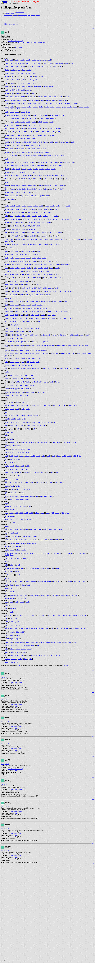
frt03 (17, 350)
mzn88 (23, 149)
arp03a (7, 350)
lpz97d (40, 274)
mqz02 (65, 335)
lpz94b (79, 239)
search (15, 15)
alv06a (7, 388)
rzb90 (60, 179)
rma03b (34, 342)
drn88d (23, 142)
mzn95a (24, 254)
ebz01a (12, 328)
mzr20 (7, 598)
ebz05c (7, 378)
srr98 (69, 291)
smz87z (40, 135)
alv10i (58, 456)
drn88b (7, 145)
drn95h (19, 254)
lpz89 (29, 162)
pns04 (39, 368)
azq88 (12, 142)
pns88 (27, 145)
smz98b (50, 288)
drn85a (18, 107)
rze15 (55, 529)
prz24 (27, 655)
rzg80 (66, 63)
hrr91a (24, 185)
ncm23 (59, 642)
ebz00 (12, 315)
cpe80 (6, 63)
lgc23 (28, 645)
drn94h (12, 232)
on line (66, 665)
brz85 (6, 107)
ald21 (6, 608)
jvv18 (6, 571)
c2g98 (24, 288)
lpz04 (37, 362)
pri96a (51, 264)
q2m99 (43, 301)
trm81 (60, 66)
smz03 (81, 345)
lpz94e (29, 236)
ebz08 (29, 429)
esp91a (19, 189)
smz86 (28, 125)
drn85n (19, 100)
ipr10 (27, 466)
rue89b (36, 152)
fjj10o (79, 456)
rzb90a (66, 179)
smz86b (57, 115)
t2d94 (33, 229)
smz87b (52, 132)
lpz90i (18, 169)
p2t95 (30, 254)
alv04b (17, 368)
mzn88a (23, 138)
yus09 (74, 442)
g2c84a (28, 93)
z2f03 (11, 355)
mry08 (13, 422)
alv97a (7, 278)
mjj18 (21, 568)
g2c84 (34, 97)
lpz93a (23, 222)
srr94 (28, 229)
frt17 (84, 553)
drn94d (29, 239)
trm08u (17, 425)
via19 (59, 581)
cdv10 (64, 456)
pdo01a (16, 325)
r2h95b (52, 244)
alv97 (6, 281)
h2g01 (33, 318)
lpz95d (46, 244)
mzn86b (41, 118)
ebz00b (28, 311)
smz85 (23, 112)
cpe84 (6, 97)
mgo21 (22, 615)
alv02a (17, 335)
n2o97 (46, 274)
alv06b (7, 402)
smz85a (86, 107)
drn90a (7, 179)
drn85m (13, 100)
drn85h (58, 107)
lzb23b (18, 649)
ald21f (12, 618)
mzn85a (69, 107)
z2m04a (61, 368)
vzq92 (55, 209)
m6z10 (33, 456)
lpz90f (24, 172)
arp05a (12, 382)
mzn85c (54, 100)
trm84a (46, 86)
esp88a (46, 142)
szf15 (17, 533)
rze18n (12, 575)
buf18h (17, 571)
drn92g (30, 206)
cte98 (27, 291)
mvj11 (23, 469)
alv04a (12, 368)
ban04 (28, 368)
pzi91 (47, 196)
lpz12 (6, 493)
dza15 (17, 529)
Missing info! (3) (5, 677)
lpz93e (28, 216)
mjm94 (18, 229)
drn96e (13, 264)
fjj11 (16, 472)
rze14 (16, 513)
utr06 (6, 399)
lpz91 (31, 196)
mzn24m (13, 659)
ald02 (6, 335)
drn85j (24, 103)
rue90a (36, 169)
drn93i (56, 216)
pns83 (23, 83)
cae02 (26, 335)
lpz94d (90, 239)
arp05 (6, 385)
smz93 (79, 219)
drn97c (12, 274)
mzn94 (7, 241)
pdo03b (45, 342)
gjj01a (12, 321)
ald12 (11, 479)
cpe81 (6, 66)
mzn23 (53, 642)
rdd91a (46, 189)
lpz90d (46, 175)
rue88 (33, 149)
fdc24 (52, 655)
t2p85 (28, 112)
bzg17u (19, 558)
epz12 (37, 482)
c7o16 (7, 540)
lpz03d (44, 345)
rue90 (55, 179)
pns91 (37, 196)
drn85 (12, 112)
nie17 (27, 553)
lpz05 (22, 378)
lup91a (40, 189)
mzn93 (33, 222)
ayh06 (12, 402)
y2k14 (7, 509)
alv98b (17, 291)
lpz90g (30, 172)
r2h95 (39, 258)
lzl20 (11, 595)
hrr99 (21, 301)
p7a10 (7, 466)
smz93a (45, 216)
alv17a (64, 553)
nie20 (21, 595)
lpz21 (11, 615)
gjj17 (6, 561)
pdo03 (38, 350)
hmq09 (43, 442)
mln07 (7, 412)
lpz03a (27, 350)
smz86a (52, 118)
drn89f (39, 155)
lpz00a (32, 315)
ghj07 (60, 405)
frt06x (22, 392)
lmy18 (7, 568)
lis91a (29, 189)
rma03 (68, 353)
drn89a (7, 162)
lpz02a (37, 335)
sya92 (50, 209)
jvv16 (26, 540)
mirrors (38, 15)
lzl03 (53, 345)
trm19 (12, 588)
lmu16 (29, 543)
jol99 (6, 298)
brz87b (7, 132)
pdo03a (75, 345)
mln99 (12, 305)
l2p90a (19, 172)
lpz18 (12, 568)
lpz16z (13, 546)
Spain (44, 42)
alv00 (11, 311)
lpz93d (58, 219)
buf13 (29, 506)
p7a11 (17, 476)
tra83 (33, 83)
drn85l (35, 103)
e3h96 (24, 264)
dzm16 (18, 543)
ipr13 (6, 496)
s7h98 (45, 288)
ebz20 (27, 602)
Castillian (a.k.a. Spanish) (15, 41)
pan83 (35, 80)
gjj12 (46, 482)
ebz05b (33, 382)
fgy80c (39, 63)
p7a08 (11, 425)
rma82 (28, 73)
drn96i (24, 261)
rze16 (51, 540)
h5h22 (83, 628)
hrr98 (38, 291)
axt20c (7, 605)
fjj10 (74, 456)
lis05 (21, 375)
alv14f (31, 513)
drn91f (7, 185)
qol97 (56, 274)
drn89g (7, 152)
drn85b (24, 107)
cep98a (34, 288)
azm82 (7, 73)
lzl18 (16, 568)
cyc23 (12, 639)
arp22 (52, 628)
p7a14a (12, 519)
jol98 (32, 295)
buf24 (18, 662)
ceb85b (7, 103)
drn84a (17, 97)
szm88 (73, 142)
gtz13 (46, 496)
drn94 (60, 232)
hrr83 (36, 76)
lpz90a (33, 179)
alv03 (6, 345)
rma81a (50, 66)
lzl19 (6, 585)
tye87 (58, 132)
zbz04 (73, 368)
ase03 (16, 353)
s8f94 (12, 241)
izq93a (18, 222)
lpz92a (17, 209)
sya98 (56, 288)
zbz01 (44, 328)
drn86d (23, 118)
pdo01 (40, 321)
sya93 (44, 222)
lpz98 (36, 295)
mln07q (7, 419)
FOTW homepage (8, 15)
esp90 (18, 179)
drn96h (18, 261)
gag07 (54, 405)
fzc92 (6, 202)
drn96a (17, 268)
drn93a (17, 226)
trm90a (47, 169)
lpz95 (11, 258)
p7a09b (12, 446)
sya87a (46, 135)
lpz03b (32, 345)
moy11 (37, 472)
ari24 (47, 655)
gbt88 (51, 142)
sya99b (60, 301)
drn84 (12, 97)
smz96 (47, 271)
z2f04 (49, 368)
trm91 (56, 189)
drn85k (29, 103)
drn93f (29, 219)
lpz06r (28, 392)
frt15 (31, 529)
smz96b (57, 264)
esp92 (23, 212)
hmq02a (18, 331)
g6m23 (17, 642)
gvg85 (64, 107)
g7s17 (89, 553)
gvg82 (17, 73)
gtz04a (18, 365)
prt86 (11, 122)
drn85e (41, 107)
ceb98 (12, 295)
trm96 (67, 264)
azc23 (12, 645)
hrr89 (16, 165)
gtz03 (21, 350)
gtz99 (6, 305)
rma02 (71, 335)
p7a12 (7, 479)
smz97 (28, 284)
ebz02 (6, 331)
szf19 (54, 581)
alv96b (7, 261)
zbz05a (57, 382)
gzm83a (29, 80)
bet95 (6, 251)
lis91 (27, 196)
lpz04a (34, 358)
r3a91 (52, 185)
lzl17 (16, 553)
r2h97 (27, 281)
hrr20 (76, 595)
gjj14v (67, 513)
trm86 (51, 122)
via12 (12, 489)
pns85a (57, 103)
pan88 (56, 142)
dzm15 (13, 523)
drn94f (41, 239)
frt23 (11, 642)
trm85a (18, 108)
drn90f (30, 175)
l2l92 (28, 212)
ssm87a (52, 128)
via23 (74, 642)
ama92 (7, 206)
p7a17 (7, 550)
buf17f (13, 558)
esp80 (17, 63)
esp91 (18, 192)
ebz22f (22, 632)
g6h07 (49, 405)
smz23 (29, 649)
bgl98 (18, 288)
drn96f (18, 264)
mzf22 (17, 628)
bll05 (11, 375)
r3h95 (33, 251)
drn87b (13, 132)
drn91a (7, 192)
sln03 (78, 353)
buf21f (12, 608)
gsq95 (6, 258)
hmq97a (29, 274)
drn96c (29, 268)
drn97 (6, 284)
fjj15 (26, 529)
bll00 (11, 308)
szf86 (62, 115)
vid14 (21, 513)
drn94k (7, 229)
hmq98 (27, 295)
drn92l (18, 212)
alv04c (23, 368)
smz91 (51, 189)
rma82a (29, 70)
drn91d (13, 189)
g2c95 (22, 251)
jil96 (22, 271)
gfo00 (21, 315)
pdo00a (39, 308)
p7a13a (12, 506)
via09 (18, 446)
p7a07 (7, 409)
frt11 (20, 472)
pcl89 (33, 165)
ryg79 (39, 60)
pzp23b (23, 649)
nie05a (26, 375)
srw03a (84, 353)
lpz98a (44, 291)
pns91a (46, 185)
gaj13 (22, 499)
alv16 (6, 543)
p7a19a (17, 585)
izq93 (12, 222)
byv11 (12, 469)
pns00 (49, 311)
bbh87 (7, 128)
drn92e (18, 206)
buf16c (12, 543)
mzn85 (17, 112)
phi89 (50, 162)
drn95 (12, 248)
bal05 (17, 382)
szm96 (55, 261)
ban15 (7, 526)
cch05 (22, 382)
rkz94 (39, 232)
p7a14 (7, 519)
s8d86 (51, 115)
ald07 (18, 415)
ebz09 (22, 442)
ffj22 (67, 628)
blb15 (6, 529)
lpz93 (33, 226)
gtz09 (12, 449)
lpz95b (28, 251)
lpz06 (17, 402)
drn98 (39, 288)
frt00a (33, 311)
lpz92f (12, 202)
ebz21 (75, 615)
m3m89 (27, 165)
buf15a (7, 523)
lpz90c (45, 179)
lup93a (64, 219)
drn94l (13, 229)
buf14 (12, 509)
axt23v (7, 645)
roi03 (73, 353)
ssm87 (46, 128)
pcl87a (18, 135)
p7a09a (23, 449)
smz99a (39, 305)
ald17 (6, 565)
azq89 (6, 159)
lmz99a (32, 301)
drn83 (12, 80)
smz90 (41, 172)
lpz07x (7, 405)
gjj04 (27, 362)
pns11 (42, 472)
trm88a (38, 145)
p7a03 (32, 350)
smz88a (34, 138)
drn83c (13, 76)
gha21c (17, 608)
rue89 (61, 162)
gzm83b (30, 76)
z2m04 (55, 368)
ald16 (6, 536)
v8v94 (49, 232)
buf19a (23, 585)
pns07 (18, 405)
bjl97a (28, 278)
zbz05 (51, 382)
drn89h (13, 152)
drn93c (12, 219)
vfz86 (38, 125)
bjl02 (21, 335)
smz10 (12, 466)
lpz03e (23, 342)
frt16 (22, 540)
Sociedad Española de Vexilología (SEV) (30, 42)
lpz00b (44, 311)
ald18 (11, 571)
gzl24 (30, 659)
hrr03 (47, 353)
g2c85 (42, 100)
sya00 (48, 315)
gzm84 (30, 86)
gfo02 (11, 338)
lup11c (31, 472)
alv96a (12, 268)
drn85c (29, 107)
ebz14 (47, 513)
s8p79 (49, 60)
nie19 (39, 581)
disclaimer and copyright (24, 15)
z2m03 (7, 347)
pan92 (38, 212)
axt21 (11, 612)
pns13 (22, 496)
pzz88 (28, 149)
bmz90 (7, 175)
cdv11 (6, 472)
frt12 (42, 482)
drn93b (7, 222)
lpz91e (41, 185)
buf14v (37, 513)
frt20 (72, 595)
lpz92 (33, 212)
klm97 (35, 274)
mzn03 (64, 345)
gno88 (12, 145)
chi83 (6, 83)
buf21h (11, 622)
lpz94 (68, 239)
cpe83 (6, 80)
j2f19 (6, 581)
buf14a (29, 519)
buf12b (17, 479)
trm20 (47, 595)
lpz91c (30, 185)
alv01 (6, 325)
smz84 (67, 97)
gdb (18, 665)
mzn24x (13, 662)
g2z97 (50, 278)
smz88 (39, 149)
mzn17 (22, 553)
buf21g (17, 618)
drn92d (12, 206)
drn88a (12, 149)
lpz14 (11, 513)
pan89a (24, 152)
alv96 (6, 268)
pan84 (51, 97)
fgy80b (33, 63)
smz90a (41, 169)
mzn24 (22, 655)
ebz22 (63, 628)
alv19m (69, 581)
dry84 (12, 93)
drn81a (17, 66)
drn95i (30, 244)
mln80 (44, 63)
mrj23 (42, 642)
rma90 (50, 179)
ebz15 (22, 529)
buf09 (27, 452)
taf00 (53, 315)
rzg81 (55, 66)
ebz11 (12, 472)
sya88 (33, 145)
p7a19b (7, 588)
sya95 (44, 258)
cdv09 (17, 442)
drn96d (7, 264)
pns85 (75, 107)
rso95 (38, 251)
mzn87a (36, 132)
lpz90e (51, 175)
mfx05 (26, 385)
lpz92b (23, 209)
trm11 (28, 469)
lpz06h (23, 388)
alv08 (33, 425)
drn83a (17, 80)
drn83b (7, 76)
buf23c (18, 645)
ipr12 (6, 482)
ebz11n (17, 469)
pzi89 (38, 165)
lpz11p (26, 472)
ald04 (6, 362)
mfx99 (11, 298)
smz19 (49, 581)
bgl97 (22, 278)
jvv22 (6, 632)
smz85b (75, 103)
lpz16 (36, 540)
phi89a (30, 152)
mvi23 (48, 642)
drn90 (6, 182)
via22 (38, 628)
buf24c (20, 659)
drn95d (7, 244)
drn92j (13, 212)
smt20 (31, 595)
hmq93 (41, 219)
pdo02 (7, 342)
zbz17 (59, 553)
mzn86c (35, 115)
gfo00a (28, 308)
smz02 (82, 335)
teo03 (89, 353)
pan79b (28, 60)
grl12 (51, 482)
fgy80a (27, 63)
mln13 (7, 506)
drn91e (7, 196)
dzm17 (24, 550)
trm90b (53, 169)
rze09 (28, 449)
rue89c (41, 152)
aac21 (54, 615)
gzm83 (18, 83)
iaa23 (32, 642)
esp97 (11, 284)
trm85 (12, 108)
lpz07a (7, 415)
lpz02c (24, 331)
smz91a (62, 185)
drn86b (28, 122)
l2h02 (16, 338)
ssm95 (57, 244)
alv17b (70, 553)
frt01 (11, 325)
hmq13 (51, 496)
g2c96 (34, 268)
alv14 (26, 513)
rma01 (17, 321)
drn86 (6, 125)
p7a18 (7, 575)
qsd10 (43, 456)
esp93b (35, 219)
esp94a (57, 239)
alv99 (6, 301)
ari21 (70, 615)
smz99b (54, 301)
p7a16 (34, 536)
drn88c (18, 142)
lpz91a (24, 192)
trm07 (18, 419)
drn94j (17, 232)
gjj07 (64, 405)
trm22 (33, 628)
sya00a (60, 311)
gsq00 (39, 311)
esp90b (13, 172)
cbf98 (29, 288)
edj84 (17, 93)
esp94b (23, 236)
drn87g (29, 128)
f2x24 (24, 652)
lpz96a (32, 271)
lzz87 (34, 128)
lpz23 (37, 642)
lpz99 (37, 301)
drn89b (13, 162)
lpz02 (21, 338)
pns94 (51, 236)
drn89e (33, 155)
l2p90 (23, 179)
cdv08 (39, 422)
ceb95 (11, 251)
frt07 (44, 405)
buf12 (32, 482)
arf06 (6, 392)
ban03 (22, 353)
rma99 (28, 305)
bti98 (22, 291)
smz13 (24, 506)
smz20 (12, 598)
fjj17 (80, 553)
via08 (22, 425)
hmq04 (32, 362)
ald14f (12, 516)
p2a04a (24, 365)
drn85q (37, 100)
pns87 (23, 135)
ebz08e (44, 422)
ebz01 (6, 328)
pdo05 (32, 385)
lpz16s (41, 540)
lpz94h (23, 232)
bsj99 (16, 301)
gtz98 (21, 295)
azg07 (33, 405)
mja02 (48, 335)
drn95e (13, 244)
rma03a (43, 350)
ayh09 (7, 452)
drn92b (7, 212)
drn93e (24, 219)
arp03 (6, 353)
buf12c (17, 486)
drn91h (18, 185)
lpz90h (13, 169)
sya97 (32, 281)
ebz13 (32, 496)
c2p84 (7, 90)
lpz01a (43, 318)
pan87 (42, 132)
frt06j (12, 388)
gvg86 (24, 115)
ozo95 (34, 258)
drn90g (7, 172)
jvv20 (6, 602)
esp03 (22, 345)
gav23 (22, 642)
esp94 (52, 239)
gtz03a (17, 342)
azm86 (17, 122)
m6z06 (33, 392)
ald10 (17, 466)
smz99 (34, 305)
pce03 (69, 345)
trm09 (68, 442)
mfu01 (49, 318)
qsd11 (47, 472)
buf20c (12, 592)
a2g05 (7, 372)
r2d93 (74, 219)
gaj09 (37, 442)
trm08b (24, 429)
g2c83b (19, 76)
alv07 (23, 405)
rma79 (34, 60)
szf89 (72, 162)
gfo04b (17, 358)
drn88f (35, 142)
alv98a (12, 291)
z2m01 (70, 318)
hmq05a (45, 382)
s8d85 (69, 103)
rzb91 (57, 185)
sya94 (56, 236)
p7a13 (11, 499)
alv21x (65, 615)
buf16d (7, 546)
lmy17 (7, 553)
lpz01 (38, 318)
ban (16, 684)
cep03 (12, 350)
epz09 (28, 442)
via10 (48, 456)
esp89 (18, 162)
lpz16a (23, 536)
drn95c (17, 251)
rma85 (81, 107)
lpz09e (7, 446)
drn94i (46, 239)
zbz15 (61, 529)
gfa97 (23, 274)
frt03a (12, 342)
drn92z (13, 199)
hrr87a (12, 135)
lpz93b (47, 219)
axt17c (12, 550)
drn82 (12, 73)
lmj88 (17, 138)
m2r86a (35, 118)
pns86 (47, 118)
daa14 (42, 513)
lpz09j (58, 442)
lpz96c (40, 264)
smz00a (43, 315)
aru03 (11, 353)
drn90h (7, 169)
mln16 (34, 543)
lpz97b (22, 281)
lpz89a (34, 162)
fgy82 (18, 70)
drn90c (13, 175)
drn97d (18, 274)
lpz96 (26, 271)
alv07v (28, 405)
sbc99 (48, 301)
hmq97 (17, 284)
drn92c (7, 209)
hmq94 (63, 239)
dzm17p (25, 558)
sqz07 (17, 409)
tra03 (6, 355)
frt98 (16, 295)
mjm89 (45, 162)
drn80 (12, 63)
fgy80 (22, 63)
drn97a (33, 278)
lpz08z (7, 432)
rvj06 (26, 395)
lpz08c (7, 429)
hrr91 (17, 196)
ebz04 (17, 362)
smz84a (28, 90)
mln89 (18, 152)
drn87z (24, 132)
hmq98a (33, 291)
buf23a (12, 649)
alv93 (6, 226)
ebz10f (69, 456)
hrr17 (11, 555)
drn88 (6, 149)
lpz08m (7, 422)
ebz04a (7, 358)
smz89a (66, 162)
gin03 (37, 353)
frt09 (32, 442)
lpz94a (74, 239)
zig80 (71, 63)
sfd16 (56, 540)
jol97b (38, 284)
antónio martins (20, 12)
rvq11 (52, 472)
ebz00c (22, 308)
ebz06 (17, 392)
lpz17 (12, 553)
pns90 (56, 175)
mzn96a (40, 268)
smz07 (12, 409)
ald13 (27, 496)
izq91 (22, 196)
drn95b (13, 254)
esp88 (40, 142)
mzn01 (54, 318)
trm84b (51, 86)
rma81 (44, 66)
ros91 (34, 192)
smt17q (37, 553)
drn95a (7, 254)
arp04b (7, 365)
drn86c (17, 118)
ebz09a (7, 449)
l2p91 (24, 189)
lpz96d (35, 261)
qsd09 (63, 442)
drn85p (31, 100)
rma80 (61, 63)
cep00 (16, 308)
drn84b (23, 97)
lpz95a (17, 258)
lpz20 (6, 595)
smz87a (34, 135)
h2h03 (42, 353)
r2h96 (51, 268)
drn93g (12, 216)
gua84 (18, 90)
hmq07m (36, 415)
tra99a (65, 301)
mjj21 (27, 615)
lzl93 (28, 222)
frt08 (44, 425)
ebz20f (63, 595)
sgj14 (17, 519)
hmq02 (12, 331)
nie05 (27, 378)
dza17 (75, 553)
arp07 (23, 419)
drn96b (23, 268)
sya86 (33, 125)
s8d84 (61, 97)
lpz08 (6, 425)
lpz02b (43, 335)
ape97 (12, 278)
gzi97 (54, 278)
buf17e (18, 550)
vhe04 (44, 368)
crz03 (17, 345)
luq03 (49, 345)
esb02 (31, 335)
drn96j (30, 261)
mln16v (28, 536)
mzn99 (17, 305)
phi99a (23, 305)
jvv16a (23, 543)
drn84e (13, 86)
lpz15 (40, 529)
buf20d (23, 598)
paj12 (12, 486)
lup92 (57, 206)
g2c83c (25, 76)
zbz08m (28, 425)
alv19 (64, 581)
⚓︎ (92, 28)
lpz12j (11, 482)
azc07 (28, 409)
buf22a (18, 635)
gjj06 (21, 395)
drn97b (39, 278)
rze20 (26, 595)
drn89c (22, 155)
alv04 (6, 368)
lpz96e (41, 261)
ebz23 (6, 642)
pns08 (18, 422)
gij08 (6, 439)
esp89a (24, 162)
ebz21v (80, 615)
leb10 (21, 456)
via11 (57, 472)
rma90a (30, 169)
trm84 (40, 86)
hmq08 (56, 422)
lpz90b (39, 179)
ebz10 (17, 459)
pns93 (69, 219)
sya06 (43, 392)
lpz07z (12, 405)
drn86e (29, 118)
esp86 (11, 125)
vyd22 (12, 625)
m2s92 (34, 209)
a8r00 (6, 311)
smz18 (42, 568)
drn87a (7, 135)
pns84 (23, 90)
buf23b (7, 639)
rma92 (43, 212)
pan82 (23, 73)
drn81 (12, 66)
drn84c (29, 97)
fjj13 (36, 496)
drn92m (7, 199)
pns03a (63, 353)
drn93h (18, 216)
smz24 (33, 655)
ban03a (12, 345)
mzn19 (28, 581)
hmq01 (33, 328)
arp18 (52, 568)
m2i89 (22, 165)
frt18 (57, 568)
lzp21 (6, 618)
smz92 (49, 212)
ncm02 (30, 331)
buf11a (7, 476)
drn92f (24, 206)
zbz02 (87, 335)
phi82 (23, 70)
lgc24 (6, 655)
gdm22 (77, 628)
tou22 (28, 628)
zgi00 (65, 311)
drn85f (47, 107)
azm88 (7, 142)
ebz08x (39, 425)
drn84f (18, 86)
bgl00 (6, 308)
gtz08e (50, 422)
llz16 (31, 540)
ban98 (7, 295)
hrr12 (56, 482)
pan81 (39, 66)
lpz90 (28, 179)
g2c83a (12, 83)
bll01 (16, 318)
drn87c (19, 132)
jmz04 (28, 358)
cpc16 (12, 540)
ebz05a (28, 382)
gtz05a (17, 378)
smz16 (18, 546)
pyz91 (42, 196)
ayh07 (22, 409)
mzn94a (45, 236)
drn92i (41, 206)
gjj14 (62, 513)
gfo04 (22, 362)
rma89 (56, 162)
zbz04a (79, 368)
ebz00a (22, 311)
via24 (43, 655)
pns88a (62, 142)
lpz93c (52, 219)
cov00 (16, 311)
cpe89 (16, 155)
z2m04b (67, 368)
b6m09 (12, 442)
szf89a (62, 155)
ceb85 (6, 112)
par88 (28, 138)
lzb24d (7, 662)
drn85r (40, 103)
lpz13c (12, 496)
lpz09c (18, 449)
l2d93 (23, 216)
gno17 (7, 555)
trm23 (69, 642)
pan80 (50, 63)
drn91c (7, 189)
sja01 (59, 318)
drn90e (24, 175)
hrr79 (11, 60)
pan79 (16, 60)
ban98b (13, 288)
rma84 (56, 97)
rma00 (45, 308)
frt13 (41, 496)
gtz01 (27, 328)
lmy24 (12, 655)
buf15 (11, 529)
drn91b (13, 192)
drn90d (18, 175)
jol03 (27, 345)
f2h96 (17, 271)
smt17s (43, 553)
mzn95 (28, 258)
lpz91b (34, 189)
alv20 (57, 595)
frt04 (12, 358)
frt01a (6, 321)
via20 (52, 595)
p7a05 (32, 378)
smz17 (49, 553)
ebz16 (17, 540)
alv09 (6, 442)
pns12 (11, 493)
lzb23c (33, 645)
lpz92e (52, 206)
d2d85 (13, 103)
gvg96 (29, 264)
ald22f (12, 635)
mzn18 (27, 568)
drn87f (24, 128)
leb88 (12, 138)
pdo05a (32, 375)
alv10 (53, 456)
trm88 (44, 149)
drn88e (29, 142)
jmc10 (16, 456)
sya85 (65, 100)
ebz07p (39, 405)
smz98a (47, 295)
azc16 (11, 536)
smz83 (28, 83)
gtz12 (28, 489)
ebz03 (27, 353)
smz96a (57, 268)
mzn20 (16, 595)
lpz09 (11, 452)
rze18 (37, 568)
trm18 (47, 568)
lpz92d (47, 206)
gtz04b (23, 358)
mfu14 (7, 516)
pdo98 (42, 295)
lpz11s (12, 476)
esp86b (12, 115)
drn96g (13, 261)
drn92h (35, 206)
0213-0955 (18, 47)
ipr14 (6, 513)
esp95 (35, 244)
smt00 (55, 311)
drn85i (18, 103)
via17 (54, 553)
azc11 (6, 469)
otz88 (22, 145)
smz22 (7, 635)
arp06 (12, 395)
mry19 (22, 581)
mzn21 (33, 615)
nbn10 (38, 456)
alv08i (34, 422)
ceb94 (6, 239)
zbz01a (29, 321)
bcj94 (6, 232)
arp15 (6, 533)
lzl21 (6, 622)
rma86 (46, 115)
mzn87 (30, 132)
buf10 (22, 466)
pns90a (35, 172)
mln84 (45, 97)
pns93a (34, 216)
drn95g (24, 244)
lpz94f (34, 236)
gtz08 (11, 439)
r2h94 (34, 232)
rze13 (6, 503)
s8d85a (60, 100)
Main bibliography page (11, 24)
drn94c (24, 239)
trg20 (42, 595)
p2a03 (28, 342)
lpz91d (35, 185)
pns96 (46, 264)
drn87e (18, 128)
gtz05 (21, 385)
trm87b (58, 128)
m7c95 (23, 258)
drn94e (35, 239)
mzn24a (7, 659)
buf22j (12, 632)
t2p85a (7, 108)
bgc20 (16, 602)
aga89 (6, 165)
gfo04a (13, 365)
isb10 (6, 456)
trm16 (61, 540)
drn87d (12, 128)
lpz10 (6, 459)
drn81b (23, 66)
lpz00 (26, 315)
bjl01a (12, 318)
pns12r (17, 482)
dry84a (12, 90)
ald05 (6, 375)
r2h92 (39, 209)
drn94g (17, 236)
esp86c (18, 115)
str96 (50, 261)
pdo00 (37, 315)
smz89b (50, 155)
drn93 (11, 226)
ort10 (6, 462)
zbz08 (28, 422)
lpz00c (33, 308)
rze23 (64, 642)
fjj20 (67, 595)
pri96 (42, 271)
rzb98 (64, 291)
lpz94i (28, 232)
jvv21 (6, 615)
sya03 (86, 345)
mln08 (12, 429)
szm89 (54, 165)
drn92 (68, 206)
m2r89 (40, 162)
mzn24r (12, 652)
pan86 (41, 115)
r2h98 (59, 291)
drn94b (18, 239)
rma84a (34, 93)
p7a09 (17, 452)
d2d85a (7, 100)
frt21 (85, 615)
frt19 (80, 581)
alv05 (6, 382)
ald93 (6, 216)
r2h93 (38, 222)
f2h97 (44, 278)
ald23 (6, 649)
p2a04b (40, 358)
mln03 (59, 345)
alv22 (43, 628)
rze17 (32, 553)
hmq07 (70, 405)
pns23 (38, 645)
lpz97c (60, 278)
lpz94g (40, 236)
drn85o (25, 100)
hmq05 (39, 382)
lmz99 (26, 301)
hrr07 (75, 405)
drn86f (7, 115)
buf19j (7, 578)
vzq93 (49, 222)
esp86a (34, 122)
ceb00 (6, 315)
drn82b (13, 70)
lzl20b (7, 592)
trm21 (49, 615)
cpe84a (7, 86)
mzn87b (40, 128)
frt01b (21, 318)
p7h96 (46, 268)
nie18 (32, 568)
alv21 (59, 615)
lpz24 (16, 655)
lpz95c (40, 244)
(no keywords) (10, 13)
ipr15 (35, 529)
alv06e (7, 395)
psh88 (67, 142)
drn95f (18, 244)
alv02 (11, 335)
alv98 (6, 291)
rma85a (63, 103)
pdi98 (54, 291)
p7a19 (11, 585)
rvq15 (51, 529)
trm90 (62, 175)
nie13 (16, 496)
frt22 (72, 628)
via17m (7, 558)
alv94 (6, 236)
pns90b (24, 169)
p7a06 (22, 402)
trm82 (33, 73)
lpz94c (85, 239)
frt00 (16, 315)
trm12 (22, 482)
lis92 (12, 209)
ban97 (17, 278)
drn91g (12, 185)
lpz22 (12, 628)
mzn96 (37, 271)
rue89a (45, 155)
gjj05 (12, 378)
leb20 (11, 602)
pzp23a (18, 639)
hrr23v (28, 642)
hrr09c (48, 442)
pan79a (22, 60)
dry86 (12, 118)
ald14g (23, 519)
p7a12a (7, 489)
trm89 (60, 165)
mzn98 (49, 291)
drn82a (7, 70)
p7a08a (18, 429)
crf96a (7, 271)
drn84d (7, 93)
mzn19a (33, 581)
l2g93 (28, 226)
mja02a (54, 335)
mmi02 (60, 335)
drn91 (61, 189)
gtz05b (16, 375)
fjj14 (52, 513)
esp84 (22, 93)
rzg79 (44, 60)
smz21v (44, 615)
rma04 (30, 365)
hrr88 (17, 145)
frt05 (16, 385)
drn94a (12, 239)
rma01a (23, 321)
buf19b (18, 588)
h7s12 (22, 493)
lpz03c (38, 345)
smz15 (12, 533)
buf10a (12, 459)
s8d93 (38, 226)
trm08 (23, 422)
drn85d (35, 107)
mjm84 (40, 97)
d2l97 (6, 274)
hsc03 (52, 353)
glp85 (45, 103)
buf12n (17, 493)
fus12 (23, 489)
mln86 (29, 115)
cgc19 (75, 581)
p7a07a (13, 419)
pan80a (55, 63)
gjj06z (17, 388)
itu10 (11, 456)
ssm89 (56, 155)
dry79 (6, 60)
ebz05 (11, 385)
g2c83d (23, 80)
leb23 (23, 645)
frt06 (16, 395)
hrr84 (35, 86)
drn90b (13, 179)
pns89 (11, 155)
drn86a (23, 122)
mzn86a (45, 122)
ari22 (47, 628)
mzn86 (17, 125)
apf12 (27, 482)
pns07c (12, 415)
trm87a (52, 135)
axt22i (57, 628)
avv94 (11, 236)
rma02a (76, 335)
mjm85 (48, 100)
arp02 (6, 338)
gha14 (57, 513)
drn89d (28, 155)
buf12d (18, 489)
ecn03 (32, 353)
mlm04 (34, 368)
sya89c (49, 165)
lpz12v (7, 486)
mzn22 (23, 628)
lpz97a (16, 281)
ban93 (7, 219)
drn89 (12, 165)
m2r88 (18, 149)
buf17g (12, 565)
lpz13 (6, 499)
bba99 (11, 301)
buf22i (18, 625)
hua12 (61, 482)
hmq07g (29, 415)
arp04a (12, 362)
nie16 (46, 540)
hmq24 (58, 655)
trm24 (38, 655)
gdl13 (27, 499)
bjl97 (11, 281)
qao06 (28, 388)
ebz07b (23, 415)
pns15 (45, 529)
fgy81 (33, 66)
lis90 (40, 175)
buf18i (18, 575)
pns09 (22, 452)
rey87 (28, 135)
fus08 (6, 435)
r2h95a (36, 254)
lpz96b (35, 264)
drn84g (24, 86)
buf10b (12, 462)
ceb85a (12, 107)
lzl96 (45, 261)
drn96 (12, 271)
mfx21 (17, 615)
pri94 (23, 229)
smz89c (47, 152)
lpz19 (11, 581)
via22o (7, 625)
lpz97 (22, 284)
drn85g (52, 107)
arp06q (12, 392)
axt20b (18, 598)
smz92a (45, 209)
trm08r (12, 432)
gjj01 (22, 328)
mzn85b (51, 103)
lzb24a (7, 652)
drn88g (7, 138)
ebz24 (25, 659)
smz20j (37, 595)
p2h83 (41, 76)
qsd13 (17, 499)
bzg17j (18, 565)
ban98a (7, 288)
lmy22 (7, 628)
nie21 (38, 615)
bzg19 (28, 585)
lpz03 (57, 353)
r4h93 (39, 216)
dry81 (28, 66)
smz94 (44, 232)
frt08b (34, 429)
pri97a (51, 274)
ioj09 (53, 442)
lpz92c (28, 209)
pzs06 (38, 392)
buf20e (22, 602)
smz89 (43, 165)
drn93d (18, 219)
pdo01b (38, 328)
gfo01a (27, 318)
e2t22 (17, 632)
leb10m (27, 456)
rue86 (22, 125)
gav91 (12, 196)
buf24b (19, 652)
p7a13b (18, 506)
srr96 (62, 264)
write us (33, 15)
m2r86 (40, 122)
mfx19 (16, 581)
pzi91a (29, 192)
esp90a (35, 175)
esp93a (23, 226)
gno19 (85, 581)
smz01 (64, 318)
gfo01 (17, 328)
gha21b (17, 622)
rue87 (47, 132)
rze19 (44, 581)
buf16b (17, 536)
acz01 (6, 318)
